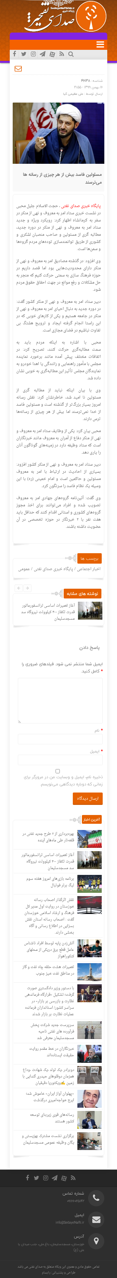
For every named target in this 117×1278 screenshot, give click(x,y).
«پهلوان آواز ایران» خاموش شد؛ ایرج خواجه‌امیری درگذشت (50, 1097)
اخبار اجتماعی (88, 569)
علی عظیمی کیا (73, 93)
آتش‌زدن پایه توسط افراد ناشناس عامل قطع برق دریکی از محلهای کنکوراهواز (49, 950)
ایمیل (94, 751)
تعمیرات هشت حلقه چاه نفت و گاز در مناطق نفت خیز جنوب (48, 970)
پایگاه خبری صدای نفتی (53, 569)
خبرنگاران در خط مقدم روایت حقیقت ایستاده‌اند (51, 1052)
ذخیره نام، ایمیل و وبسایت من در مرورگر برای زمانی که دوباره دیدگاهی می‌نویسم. (63, 780)
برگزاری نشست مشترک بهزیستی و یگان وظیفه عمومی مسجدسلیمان (48, 1139)
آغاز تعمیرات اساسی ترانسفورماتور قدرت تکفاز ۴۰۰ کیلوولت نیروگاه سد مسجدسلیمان (48, 612)
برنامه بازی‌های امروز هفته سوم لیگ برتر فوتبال (50, 882)
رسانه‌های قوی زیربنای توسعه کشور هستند (52, 1118)
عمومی (24, 569)
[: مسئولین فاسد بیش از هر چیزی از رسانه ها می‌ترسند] (18, 68)
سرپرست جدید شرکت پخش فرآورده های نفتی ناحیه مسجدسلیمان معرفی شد (52, 1032)
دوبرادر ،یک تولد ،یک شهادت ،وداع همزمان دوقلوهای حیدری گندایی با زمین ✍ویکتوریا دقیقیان (48, 1077)
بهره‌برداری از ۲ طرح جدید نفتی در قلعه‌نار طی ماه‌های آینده (48, 837)
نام (97, 730)
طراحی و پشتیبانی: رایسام (58, 1272)
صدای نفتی (36, 1267)
